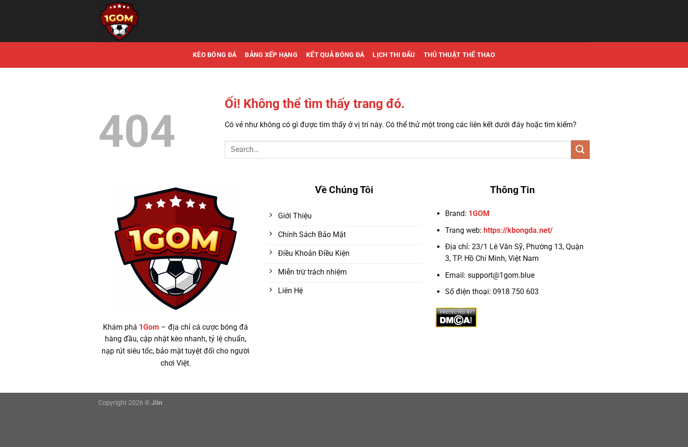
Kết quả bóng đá (335, 55)
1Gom (149, 327)
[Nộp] (580, 149)
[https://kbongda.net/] (163, 21)
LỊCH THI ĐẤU (394, 55)
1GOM (479, 213)
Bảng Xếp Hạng (271, 55)
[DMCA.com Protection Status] (456, 316)
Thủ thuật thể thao (459, 55)
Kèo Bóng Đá (214, 55)
